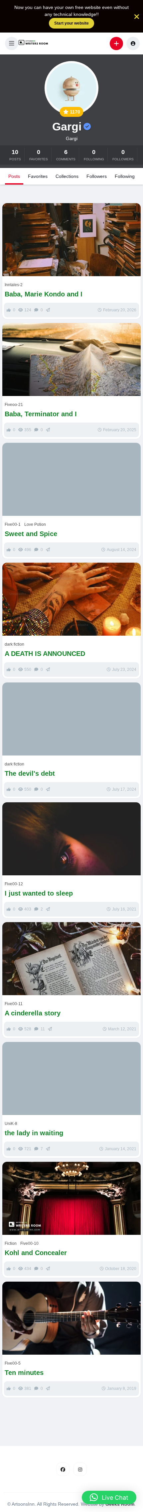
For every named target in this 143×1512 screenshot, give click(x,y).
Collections (67, 176)
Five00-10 (29, 1243)
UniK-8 (11, 1123)
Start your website (71, 23)
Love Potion (35, 524)
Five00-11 (14, 1003)
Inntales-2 (14, 284)
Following (125, 176)
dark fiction (14, 644)
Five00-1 (13, 524)
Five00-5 (13, 1363)
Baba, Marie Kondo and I (43, 294)
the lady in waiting (34, 1133)
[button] (11, 43)
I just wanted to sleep (39, 893)
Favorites (38, 176)
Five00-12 (14, 884)
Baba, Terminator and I (41, 414)
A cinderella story (33, 1013)
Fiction (11, 1243)
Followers (96, 176)
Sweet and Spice (31, 533)
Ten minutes (24, 1372)
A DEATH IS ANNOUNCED (45, 653)
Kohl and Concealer (37, 1252)
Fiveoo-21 (14, 404)
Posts (14, 176)
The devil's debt (30, 773)
